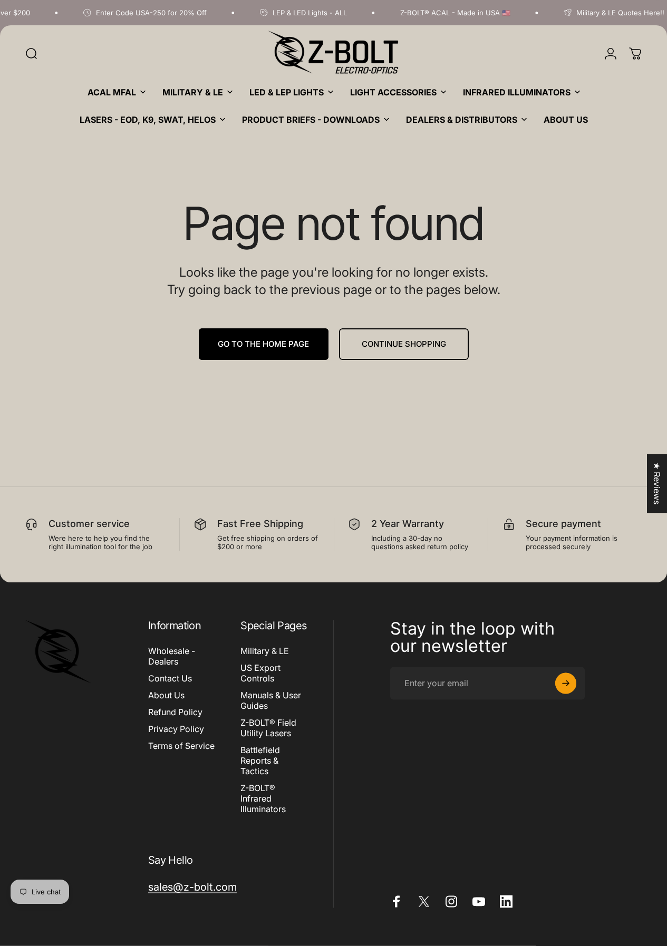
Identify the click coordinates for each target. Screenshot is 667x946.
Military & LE (264, 651)
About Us (166, 695)
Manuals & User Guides (270, 700)
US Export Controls (260, 673)
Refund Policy (175, 712)
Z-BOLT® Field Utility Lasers (268, 727)
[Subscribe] (565, 683)
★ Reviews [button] (657, 483)
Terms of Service (181, 745)
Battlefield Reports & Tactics (260, 760)
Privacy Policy (176, 729)
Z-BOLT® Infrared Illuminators (263, 798)
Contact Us (170, 678)
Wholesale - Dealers (171, 656)
